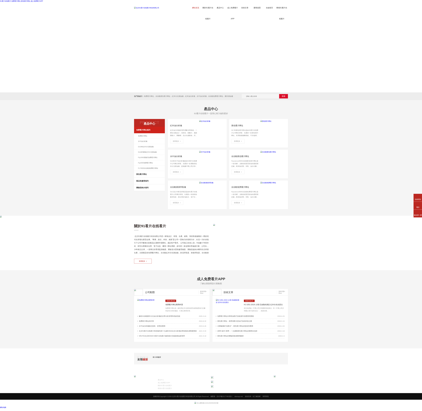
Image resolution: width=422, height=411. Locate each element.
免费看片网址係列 (143, 130)
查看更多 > (177, 141)
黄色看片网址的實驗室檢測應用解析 (230, 336)
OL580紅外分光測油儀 (146, 147)
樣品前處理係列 (142, 181)
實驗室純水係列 (142, 188)
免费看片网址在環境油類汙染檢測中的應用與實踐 (235, 316)
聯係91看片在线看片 (281, 13)
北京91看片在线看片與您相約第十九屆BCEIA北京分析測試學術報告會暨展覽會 (168, 331)
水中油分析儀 (142, 141)
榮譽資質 (257, 8)
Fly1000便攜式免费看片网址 (147, 157)
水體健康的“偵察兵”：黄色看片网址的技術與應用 (235, 326)
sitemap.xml (238, 396)
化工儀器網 (256, 396)
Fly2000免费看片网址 (145, 163)
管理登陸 (266, 396)
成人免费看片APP (232, 13)
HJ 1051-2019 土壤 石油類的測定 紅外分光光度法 (263, 305)
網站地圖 (3, 407)
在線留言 (269, 8)
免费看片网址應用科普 (174, 305)
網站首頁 (195, 8)
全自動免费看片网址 (240, 187)
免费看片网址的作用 (146, 321)
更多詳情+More (203, 292)
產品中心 (220, 8)
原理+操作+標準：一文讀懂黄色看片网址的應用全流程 (237, 331)
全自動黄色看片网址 (163, 96)
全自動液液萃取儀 (178, 187)
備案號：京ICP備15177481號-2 (221, 396)
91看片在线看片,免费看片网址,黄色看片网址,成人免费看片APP (21, 1)
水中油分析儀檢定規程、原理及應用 (152, 326)
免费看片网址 (149, 96)
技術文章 (244, 8)
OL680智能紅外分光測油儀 (147, 152)
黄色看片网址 (141, 174)
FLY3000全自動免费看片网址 (148, 168)
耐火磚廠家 (157, 357)
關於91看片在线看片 (208, 13)
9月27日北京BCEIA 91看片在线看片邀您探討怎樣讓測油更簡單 (162, 336)
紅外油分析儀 (176, 125)
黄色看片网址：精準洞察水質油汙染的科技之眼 (234, 321)
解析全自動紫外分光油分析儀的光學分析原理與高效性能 (159, 316)
